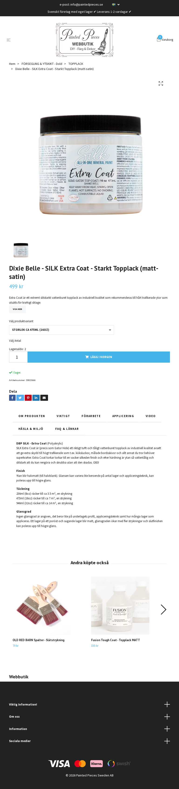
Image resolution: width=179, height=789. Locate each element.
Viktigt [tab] (63, 416)
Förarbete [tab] (91, 416)
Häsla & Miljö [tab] (31, 429)
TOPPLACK (76, 64)
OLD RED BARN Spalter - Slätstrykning (38, 640)
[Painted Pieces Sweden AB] (84, 40)
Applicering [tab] (123, 416)
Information (18, 729)
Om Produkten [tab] (31, 416)
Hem (12, 64)
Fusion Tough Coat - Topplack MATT (115, 640)
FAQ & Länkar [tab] (67, 429)
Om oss (14, 716)
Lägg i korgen (101, 357)
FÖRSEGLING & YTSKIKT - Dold (42, 64)
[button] (163, 609)
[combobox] (61, 330)
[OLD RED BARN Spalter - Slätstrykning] (50, 606)
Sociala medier (20, 741)
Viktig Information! (23, 704)
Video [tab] (151, 416)
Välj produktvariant (21, 321)
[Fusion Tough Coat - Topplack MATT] (128, 606)
